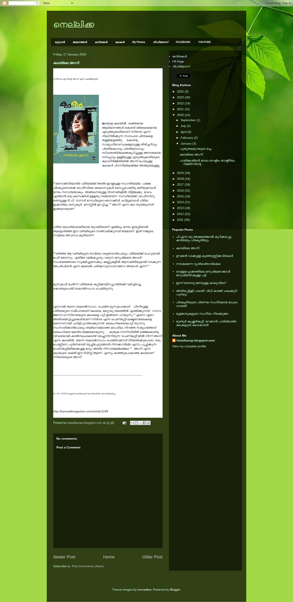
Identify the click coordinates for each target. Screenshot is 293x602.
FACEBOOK (183, 42)
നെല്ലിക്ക (73, 24)
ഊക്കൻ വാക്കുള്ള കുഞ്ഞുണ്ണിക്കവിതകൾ (204, 256)
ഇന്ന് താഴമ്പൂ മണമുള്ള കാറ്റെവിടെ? (201, 283)
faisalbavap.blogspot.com (196, 340)
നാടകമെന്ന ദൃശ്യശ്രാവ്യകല (198, 263)
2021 (181, 109)
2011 (180, 219)
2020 (181, 115)
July (184, 126)
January (186, 143)
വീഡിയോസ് (160, 42)
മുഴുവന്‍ (60, 42)
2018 (181, 178)
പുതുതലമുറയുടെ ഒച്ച (195, 148)
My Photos (138, 42)
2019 (181, 173)
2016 (181, 190)
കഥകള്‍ (120, 42)
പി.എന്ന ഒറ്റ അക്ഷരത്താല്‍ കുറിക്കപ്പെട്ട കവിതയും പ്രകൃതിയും (203, 238)
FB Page (178, 61)
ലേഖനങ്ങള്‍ (80, 42)
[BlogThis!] (136, 423)
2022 (181, 103)
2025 (181, 91)
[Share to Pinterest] (148, 423)
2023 (181, 97)
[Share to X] (140, 423)
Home (109, 557)
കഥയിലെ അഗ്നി (191, 154)
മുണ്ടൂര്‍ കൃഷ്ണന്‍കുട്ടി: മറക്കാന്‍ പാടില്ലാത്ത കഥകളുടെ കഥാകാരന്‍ (206, 323)
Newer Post (64, 557)
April (184, 132)
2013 (181, 208)
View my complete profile (189, 346)
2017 (181, 184)
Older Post (152, 557)
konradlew (144, 589)
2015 (181, 196)
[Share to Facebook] (144, 423)
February (187, 137)
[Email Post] (124, 422)
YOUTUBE (204, 42)
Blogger (175, 589)
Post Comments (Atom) (88, 566)
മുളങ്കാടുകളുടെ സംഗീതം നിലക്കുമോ (202, 313)
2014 (181, 202)
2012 (181, 214)
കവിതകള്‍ (101, 42)
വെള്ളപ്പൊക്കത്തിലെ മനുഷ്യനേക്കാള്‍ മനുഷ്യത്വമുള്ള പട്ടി (203, 273)
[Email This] (132, 423)
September (188, 120)
